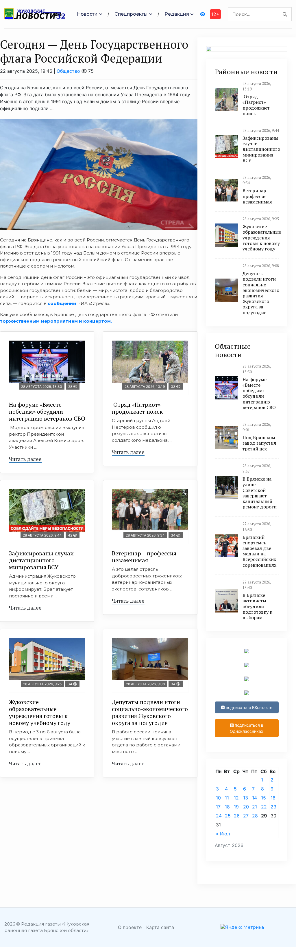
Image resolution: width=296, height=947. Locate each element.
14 (254, 798)
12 (236, 798)
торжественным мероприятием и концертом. (56, 321)
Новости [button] (87, 14)
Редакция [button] (176, 14)
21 (254, 807)
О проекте (130, 927)
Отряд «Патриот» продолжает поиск (137, 408)
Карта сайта (160, 927)
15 (263, 798)
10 (218, 798)
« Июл (223, 834)
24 (219, 816)
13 (245, 798)
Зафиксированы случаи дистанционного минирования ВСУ (41, 560)
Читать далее (25, 458)
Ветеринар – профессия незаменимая (144, 556)
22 (264, 807)
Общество (68, 71)
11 (227, 798)
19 (236, 807)
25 (228, 816)
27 (246, 816)
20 (246, 807)
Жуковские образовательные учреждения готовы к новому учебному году (39, 712)
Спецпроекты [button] (131, 14)
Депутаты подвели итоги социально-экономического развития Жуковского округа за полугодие (150, 712)
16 (273, 798)
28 (255, 816)
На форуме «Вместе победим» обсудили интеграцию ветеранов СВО (47, 411)
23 (273, 807)
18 (227, 807)
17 (218, 807)
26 (237, 816)
